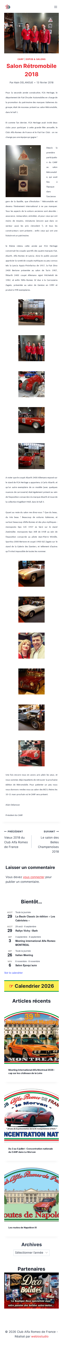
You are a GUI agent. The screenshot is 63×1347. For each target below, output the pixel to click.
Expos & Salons (36, 59)
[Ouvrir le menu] (55, 7)
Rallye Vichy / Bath (26, 930)
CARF (21, 59)
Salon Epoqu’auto (26, 965)
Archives (31, 1244)
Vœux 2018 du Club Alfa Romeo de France (16, 839)
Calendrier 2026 (34, 986)
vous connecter (33, 877)
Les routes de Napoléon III (22, 1227)
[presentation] (31, 1037)
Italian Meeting (24, 955)
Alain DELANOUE (23, 82)
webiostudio (39, 1336)
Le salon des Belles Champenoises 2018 (48, 841)
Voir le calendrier (13, 972)
